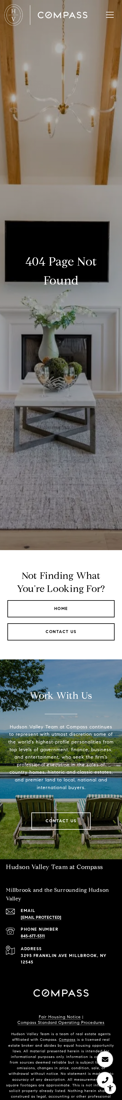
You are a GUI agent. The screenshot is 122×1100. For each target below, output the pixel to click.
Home (61, 608)
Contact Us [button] (61, 631)
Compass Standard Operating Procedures (61, 1022)
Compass (67, 1039)
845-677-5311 (33, 936)
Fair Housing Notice (60, 1016)
